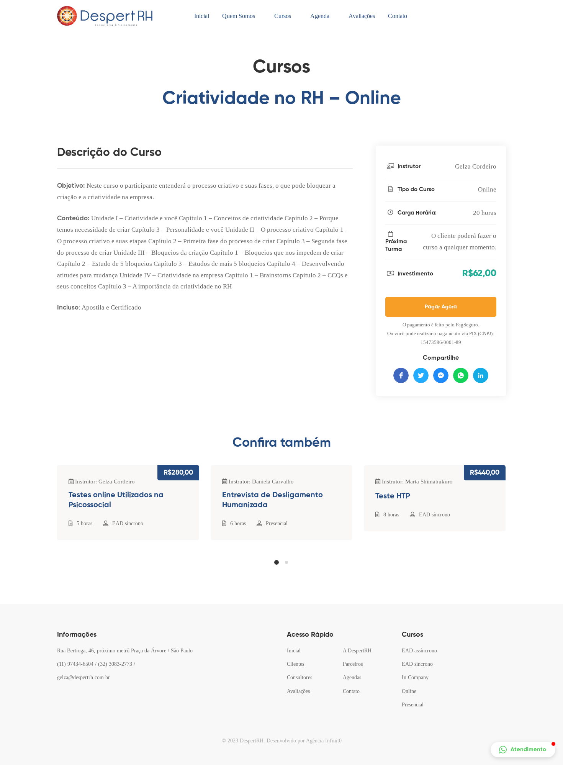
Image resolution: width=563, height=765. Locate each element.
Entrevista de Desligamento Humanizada (272, 500)
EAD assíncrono (419, 651)
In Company (415, 677)
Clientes (295, 664)
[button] (276, 562)
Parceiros (353, 664)
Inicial (294, 651)
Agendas (352, 677)
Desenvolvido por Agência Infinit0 (304, 741)
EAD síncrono (127, 523)
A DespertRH (357, 651)
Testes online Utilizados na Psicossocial (116, 500)
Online (487, 189)
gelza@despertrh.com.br (83, 677)
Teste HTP (392, 496)
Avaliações (298, 691)
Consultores (299, 677)
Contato (351, 691)
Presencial (277, 523)
